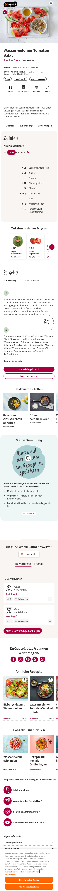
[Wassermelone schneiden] (15, 753)
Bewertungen (45, 125)
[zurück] (5, 12)
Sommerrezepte (38, 79)
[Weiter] (51, 247)
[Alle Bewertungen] (10, 60)
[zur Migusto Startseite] (10, 3)
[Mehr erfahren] (15, 420)
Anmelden (31, 513)
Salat (7, 79)
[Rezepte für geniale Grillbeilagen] (42, 753)
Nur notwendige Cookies (29, 880)
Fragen (38, 563)
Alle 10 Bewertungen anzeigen (23, 630)
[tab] (29, 836)
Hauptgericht (20, 79)
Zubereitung (26, 125)
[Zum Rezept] (15, 698)
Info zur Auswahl (28, 153)
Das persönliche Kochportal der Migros (21, 779)
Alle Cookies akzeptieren (29, 886)
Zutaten (10, 125)
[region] (29, 870)
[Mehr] (50, 599)
